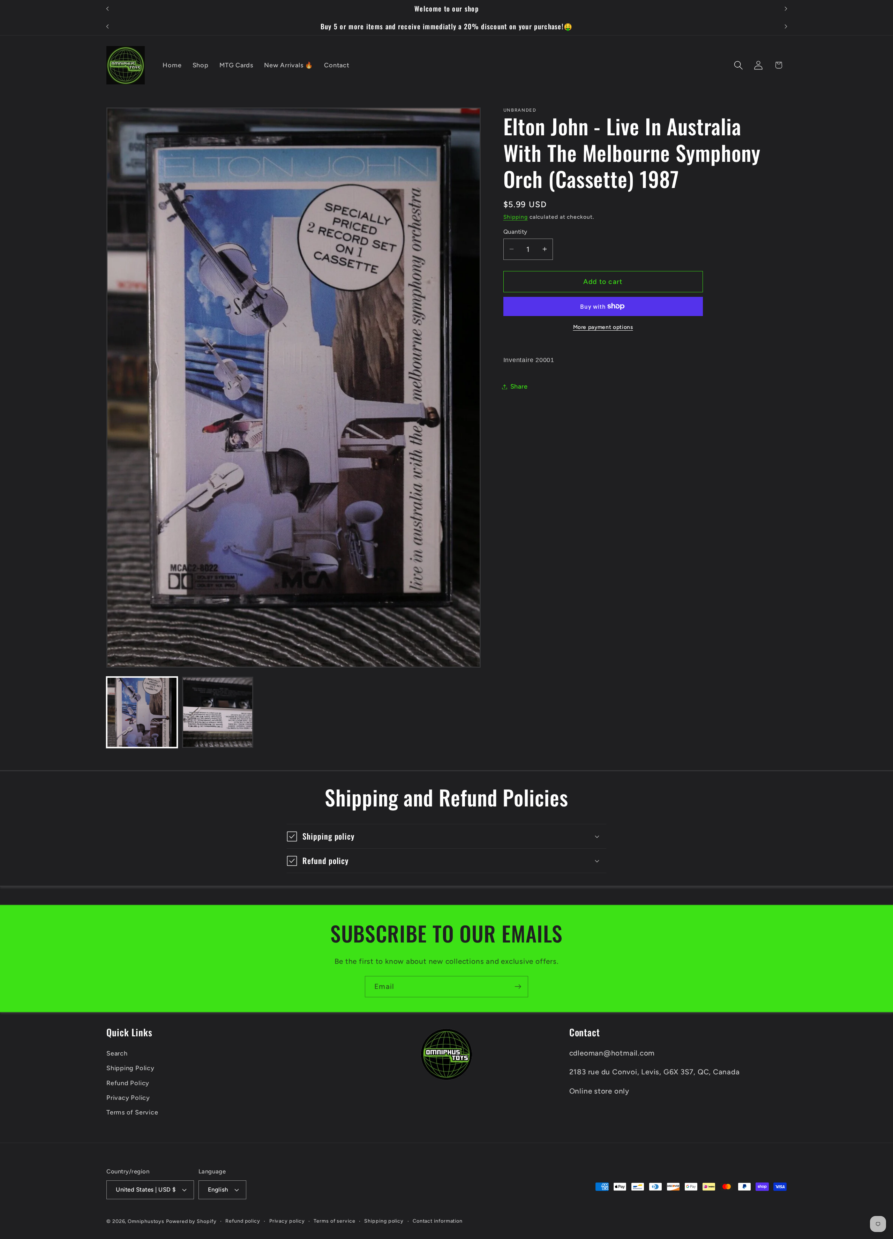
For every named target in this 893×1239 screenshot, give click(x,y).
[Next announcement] (786, 8)
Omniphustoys (146, 1221)
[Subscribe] (518, 986)
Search (117, 1053)
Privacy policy (287, 1221)
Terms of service (334, 1221)
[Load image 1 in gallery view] (142, 712)
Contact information (438, 1221)
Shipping (515, 216)
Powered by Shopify (191, 1221)
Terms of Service (132, 1112)
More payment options (603, 326)
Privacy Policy (128, 1098)
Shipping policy (384, 1221)
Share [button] (519, 386)
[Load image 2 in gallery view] (217, 712)
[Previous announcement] (107, 8)
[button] (739, 65)
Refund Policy (127, 1083)
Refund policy (242, 1221)
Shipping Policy (130, 1068)
